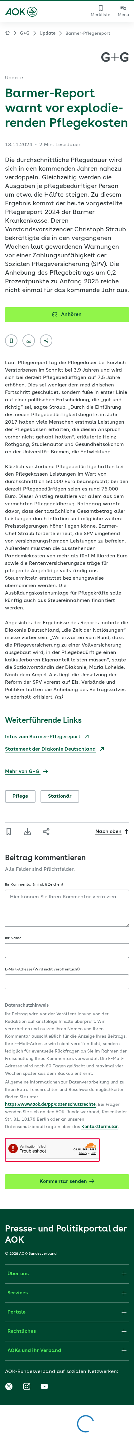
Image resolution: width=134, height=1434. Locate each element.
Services (17, 1293)
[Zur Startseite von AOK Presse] (7, 34)
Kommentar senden (63, 1181)
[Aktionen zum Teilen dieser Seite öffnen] (46, 340)
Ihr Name (13, 938)
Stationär (60, 796)
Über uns (18, 1273)
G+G (25, 33)
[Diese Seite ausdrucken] (28, 340)
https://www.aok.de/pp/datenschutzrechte (50, 1104)
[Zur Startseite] (21, 12)
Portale (16, 1312)
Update (47, 33)
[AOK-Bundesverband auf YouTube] (44, 1386)
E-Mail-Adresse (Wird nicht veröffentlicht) (42, 969)
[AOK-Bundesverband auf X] (8, 1386)
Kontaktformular (99, 1127)
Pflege (20, 796)
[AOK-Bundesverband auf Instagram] (26, 1386)
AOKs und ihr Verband (34, 1350)
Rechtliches (21, 1331)
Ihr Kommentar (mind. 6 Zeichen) (34, 885)
